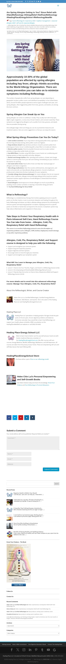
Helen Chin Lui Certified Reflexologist (18, 31)
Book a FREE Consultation (19, 644)
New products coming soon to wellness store (40, 611)
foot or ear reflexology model (40, 359)
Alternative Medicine (42, 31)
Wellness (51, 32)
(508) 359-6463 (58, 656)
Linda (8, 617)
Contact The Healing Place (55, 644)
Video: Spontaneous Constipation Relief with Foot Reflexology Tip (31, 605)
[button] (58, 6)
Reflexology (30, 32)
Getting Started (6, 644)
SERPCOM (46, 659)
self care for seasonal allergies (25, 23)
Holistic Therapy (14, 32)
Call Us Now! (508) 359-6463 (15, 1)
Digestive (51, 31)
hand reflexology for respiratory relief (23, 21)
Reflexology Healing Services (41, 32)
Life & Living (23, 32)
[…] (43, 494)
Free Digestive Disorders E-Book (37, 644)
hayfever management (43, 21)
